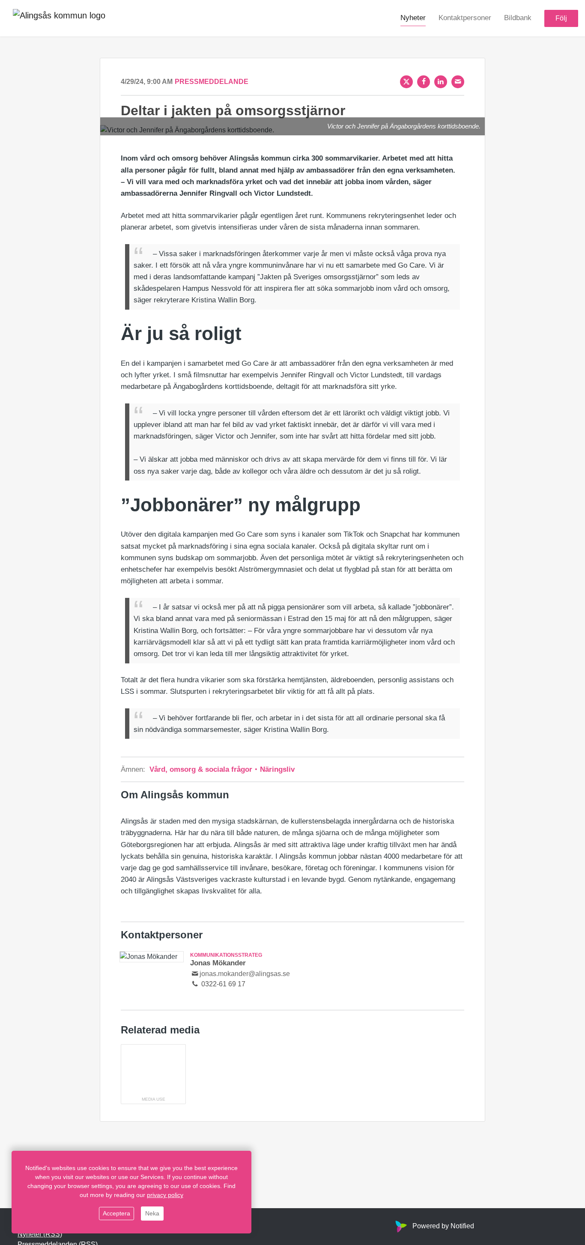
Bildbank (517, 18)
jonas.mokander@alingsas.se (245, 973)
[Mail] (457, 81)
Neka (152, 1213)
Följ (561, 18)
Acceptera (116, 1213)
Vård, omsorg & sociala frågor (201, 769)
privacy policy (165, 1194)
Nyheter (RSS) (40, 1234)
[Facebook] (423, 81)
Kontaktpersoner (465, 18)
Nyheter (413, 18)
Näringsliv (276, 769)
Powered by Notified (443, 1226)
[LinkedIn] (440, 81)
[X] (406, 81)
